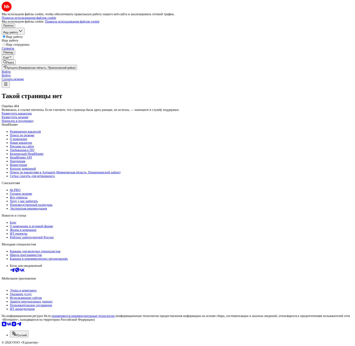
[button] (6, 71)
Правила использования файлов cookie (72, 21)
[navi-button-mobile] (6, 84)
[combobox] (19, 334)
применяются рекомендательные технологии (83, 316)
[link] (9, 62)
